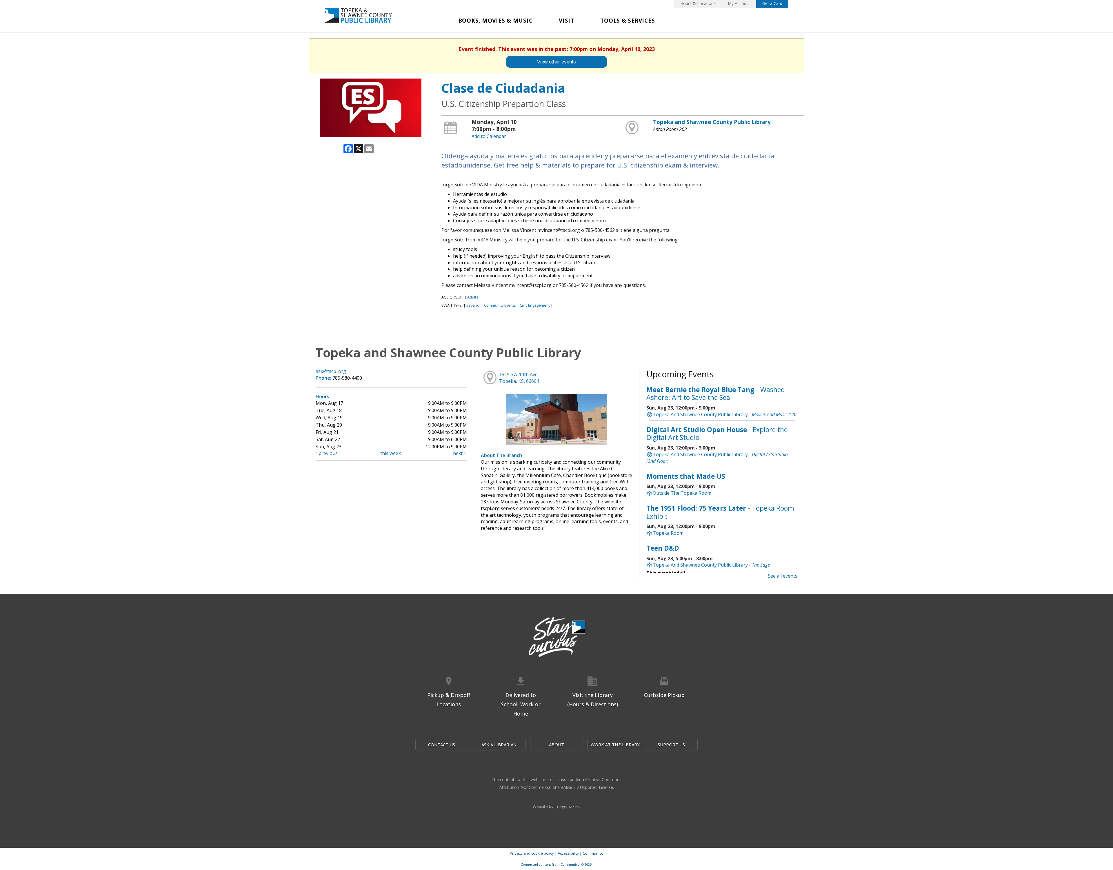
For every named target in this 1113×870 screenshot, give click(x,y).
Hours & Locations (698, 3)
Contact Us (441, 744)
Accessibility (568, 853)
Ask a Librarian (499, 744)
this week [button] (390, 453)
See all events (782, 576)
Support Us (671, 744)
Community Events (500, 305)
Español (473, 305)
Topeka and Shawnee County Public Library (712, 121)
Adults (472, 297)
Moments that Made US (685, 476)
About (556, 744)
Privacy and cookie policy (532, 853)
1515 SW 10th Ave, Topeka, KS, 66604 (519, 377)
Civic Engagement (535, 305)
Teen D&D (662, 548)
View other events (556, 62)
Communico (593, 853)
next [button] (458, 453)
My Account (739, 3)
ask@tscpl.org (331, 371)
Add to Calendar (489, 136)
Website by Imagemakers (556, 806)
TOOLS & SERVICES (627, 20)
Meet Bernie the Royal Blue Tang (715, 393)
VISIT (566, 20)
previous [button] (327, 453)
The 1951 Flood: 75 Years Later (720, 512)
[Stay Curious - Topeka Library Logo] (556, 637)
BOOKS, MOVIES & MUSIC (495, 20)
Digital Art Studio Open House (717, 433)
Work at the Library (615, 744)
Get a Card (772, 3)
